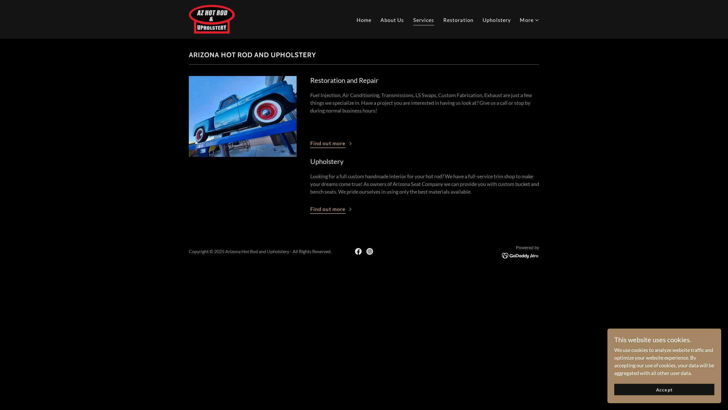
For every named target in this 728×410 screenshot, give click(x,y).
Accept (664, 389)
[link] (212, 19)
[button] (529, 20)
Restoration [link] (458, 20)
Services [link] (423, 20)
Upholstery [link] (497, 20)
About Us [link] (392, 20)
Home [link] (364, 20)
